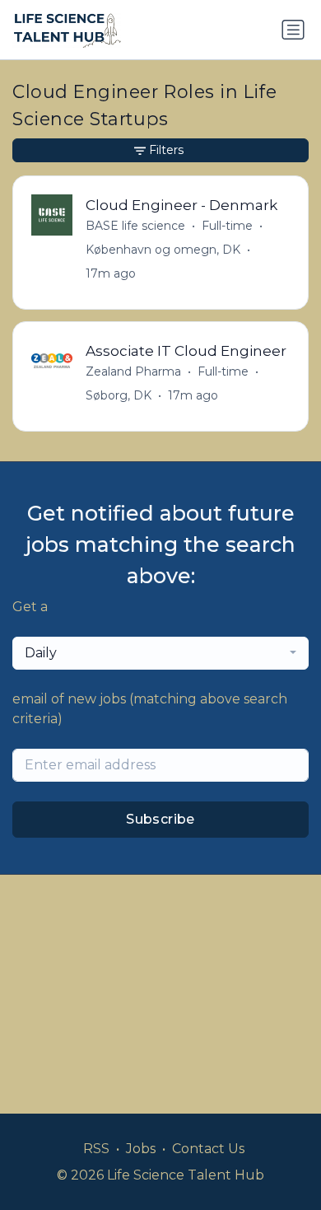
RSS (96, 1148)
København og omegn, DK (163, 249)
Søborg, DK (118, 395)
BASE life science (135, 225)
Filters (166, 149)
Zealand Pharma (133, 371)
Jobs (141, 1148)
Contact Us (208, 1148)
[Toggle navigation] (293, 29)
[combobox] (160, 653)
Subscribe (160, 819)
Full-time (227, 225)
